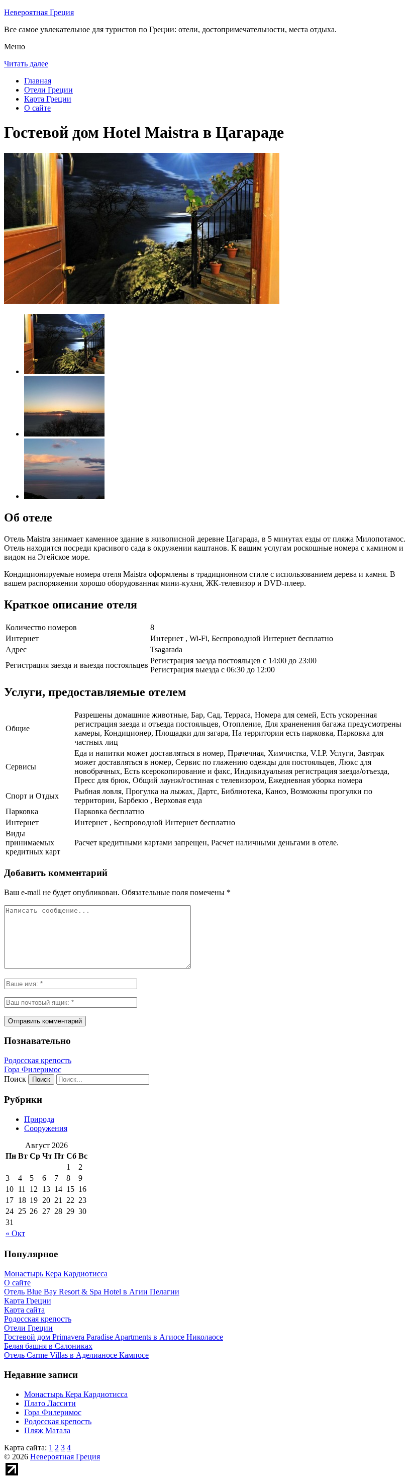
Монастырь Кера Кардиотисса (76, 1394)
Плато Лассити (50, 1403)
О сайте (37, 108)
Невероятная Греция (39, 12)
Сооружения (45, 1128)
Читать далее (26, 63)
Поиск (15, 1079)
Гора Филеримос (32, 1069)
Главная (37, 80)
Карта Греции (47, 99)
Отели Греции (48, 89)
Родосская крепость (37, 1060)
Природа (39, 1119)
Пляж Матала (47, 1430)
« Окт (15, 1233)
